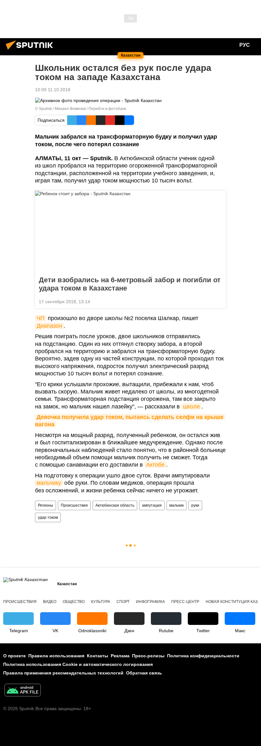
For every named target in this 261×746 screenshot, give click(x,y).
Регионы (45, 505)
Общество (74, 601)
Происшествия (74, 505)
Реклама (120, 655)
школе (191, 406)
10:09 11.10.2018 (52, 89)
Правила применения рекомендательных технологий (63, 672)
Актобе (155, 465)
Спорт (123, 601)
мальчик (176, 505)
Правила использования (56, 655)
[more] (218, 301)
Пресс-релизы (148, 655)
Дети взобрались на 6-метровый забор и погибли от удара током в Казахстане (130, 284)
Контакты (97, 655)
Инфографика (150, 601)
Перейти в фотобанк (107, 108)
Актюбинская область (114, 505)
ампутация (152, 505)
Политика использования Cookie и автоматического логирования (78, 664)
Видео (49, 601)
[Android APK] (22, 691)
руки (195, 505)
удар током (48, 517)
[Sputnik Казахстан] (31, 50)
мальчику (49, 483)
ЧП (41, 318)
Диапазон (49, 326)
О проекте (14, 655)
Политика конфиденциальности (203, 655)
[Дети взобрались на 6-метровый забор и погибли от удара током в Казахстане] (130, 231)
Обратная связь (144, 672)
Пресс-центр (185, 601)
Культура (100, 601)
